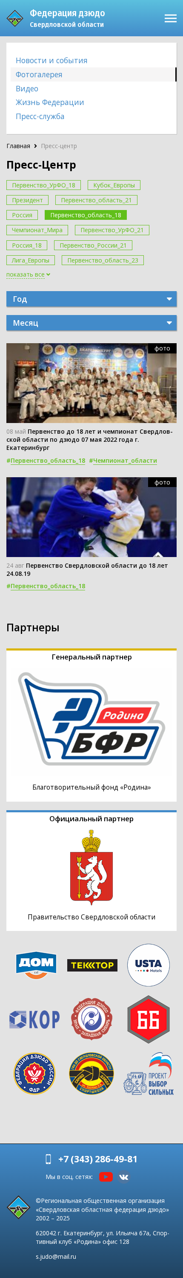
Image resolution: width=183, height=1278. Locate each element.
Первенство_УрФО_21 (112, 230)
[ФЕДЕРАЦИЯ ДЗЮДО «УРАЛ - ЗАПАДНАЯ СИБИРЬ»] (91, 1019)
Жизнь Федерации (50, 102)
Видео (27, 88)
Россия (22, 215)
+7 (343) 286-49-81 (97, 1159)
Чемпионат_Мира (37, 230)
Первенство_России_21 (93, 245)
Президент (27, 200)
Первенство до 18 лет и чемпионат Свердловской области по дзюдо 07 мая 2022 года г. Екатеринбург (89, 439)
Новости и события (52, 60)
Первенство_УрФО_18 (43, 185)
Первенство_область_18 (85, 215)
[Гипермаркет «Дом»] (36, 965)
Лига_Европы (30, 260)
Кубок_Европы (114, 185)
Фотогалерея (39, 74)
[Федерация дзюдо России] (34, 1073)
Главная (18, 146)
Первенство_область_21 (96, 200)
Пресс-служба (40, 116)
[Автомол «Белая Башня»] (148, 1019)
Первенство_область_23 (102, 260)
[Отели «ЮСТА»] (148, 965)
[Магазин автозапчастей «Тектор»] (92, 965)
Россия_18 (27, 245)
